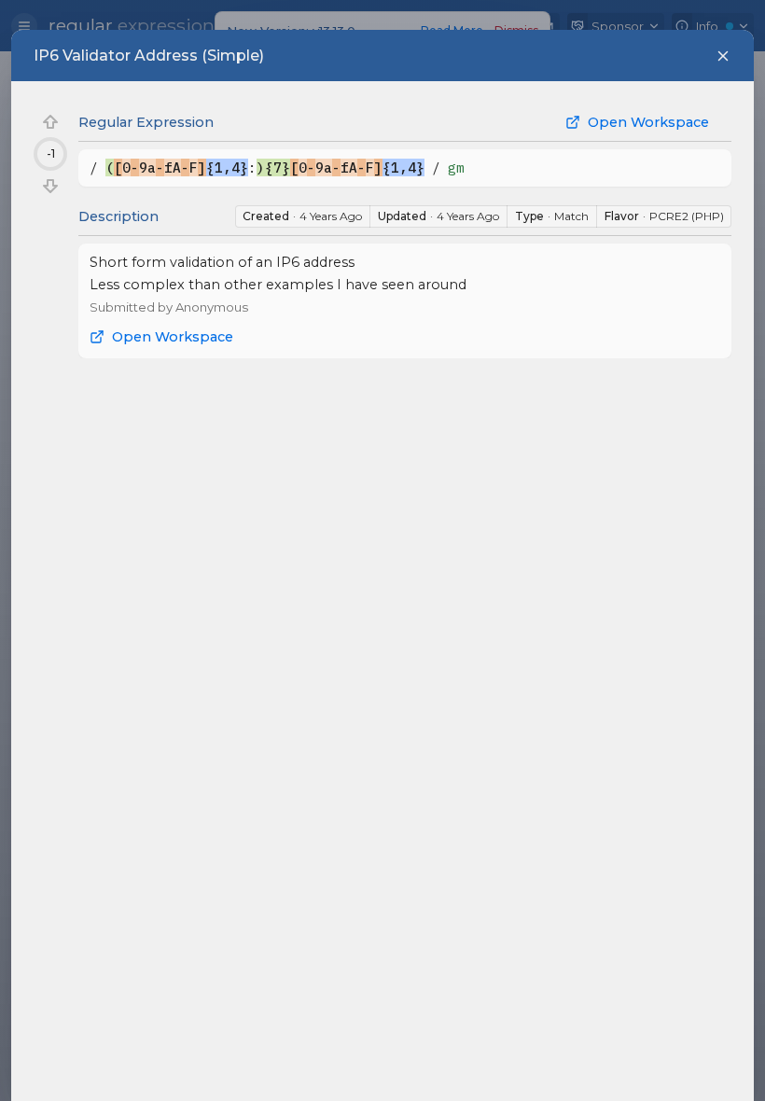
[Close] (723, 56)
